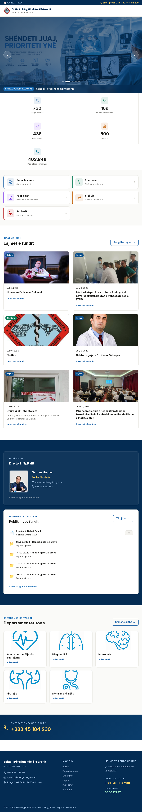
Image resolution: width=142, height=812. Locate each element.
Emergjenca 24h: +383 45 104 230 (121, 2)
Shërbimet (68, 775)
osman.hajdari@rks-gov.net (49, 482)
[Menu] (136, 10)
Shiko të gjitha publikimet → (24, 586)
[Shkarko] (129, 532)
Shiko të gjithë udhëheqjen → (25, 497)
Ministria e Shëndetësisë (121, 766)
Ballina (66, 766)
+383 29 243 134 (16, 772)
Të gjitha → (123, 518)
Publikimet (68, 785)
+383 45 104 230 (31, 729)
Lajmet (66, 780)
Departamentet (70, 771)
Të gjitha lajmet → (124, 242)
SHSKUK (112, 771)
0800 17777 (113, 792)
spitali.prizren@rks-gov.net (21, 777)
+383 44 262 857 (44, 486)
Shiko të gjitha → (125, 622)
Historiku (67, 789)
